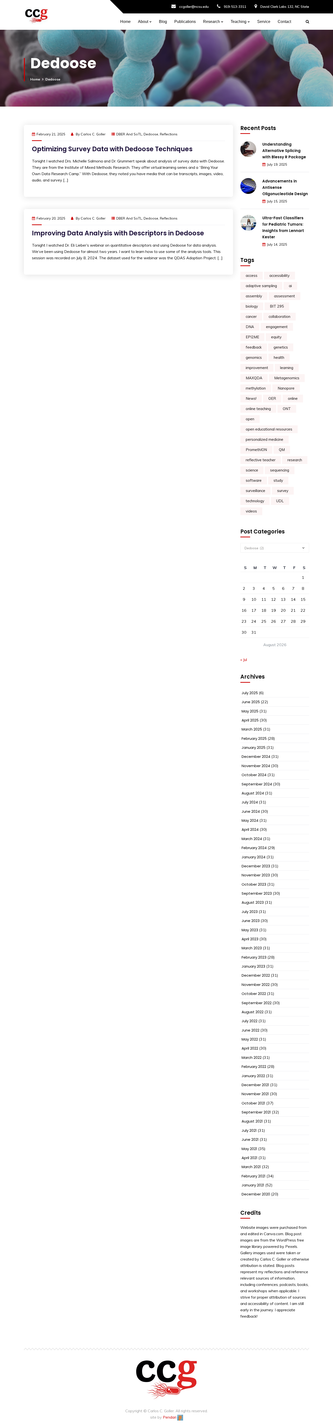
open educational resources (269, 429)
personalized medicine (264, 439)
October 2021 (253, 1103)
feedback (254, 347)
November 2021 (255, 1093)
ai (290, 285)
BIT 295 (277, 306)
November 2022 (256, 984)
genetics (281, 347)
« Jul (243, 659)
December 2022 (256, 975)
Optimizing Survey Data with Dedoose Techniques (112, 149)
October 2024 (254, 774)
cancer (251, 316)
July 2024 (250, 802)
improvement (257, 367)
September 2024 (257, 784)
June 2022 (250, 1030)
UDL (280, 501)
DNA (250, 326)
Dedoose (151, 134)
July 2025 (250, 692)
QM (282, 449)
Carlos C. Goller (93, 134)
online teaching (258, 408)
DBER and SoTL (129, 134)
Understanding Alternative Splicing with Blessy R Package (284, 151)
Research (211, 22)
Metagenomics (286, 378)
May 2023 (250, 929)
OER (272, 398)
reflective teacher (260, 460)
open (250, 419)
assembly (254, 296)
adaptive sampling (261, 285)
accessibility (279, 275)
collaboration (279, 316)
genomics (254, 357)
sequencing (279, 470)
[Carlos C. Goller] (36, 14)
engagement (277, 326)
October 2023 (254, 884)
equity (276, 337)
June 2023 (251, 920)
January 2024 (253, 857)
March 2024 (252, 838)
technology (255, 501)
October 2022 (254, 993)
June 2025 (251, 701)
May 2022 (250, 1039)
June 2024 (251, 811)
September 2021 (256, 1112)
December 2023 (256, 866)
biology (252, 306)
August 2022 (253, 1011)
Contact (284, 22)
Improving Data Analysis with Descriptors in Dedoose (118, 233)
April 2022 (250, 1048)
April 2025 (250, 720)
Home (125, 22)
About (143, 22)
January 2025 (253, 747)
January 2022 (253, 1075)
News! (251, 398)
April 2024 (250, 829)
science (252, 470)
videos (251, 511)
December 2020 (256, 1194)
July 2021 (249, 1130)
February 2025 (254, 738)
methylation (256, 388)
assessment (284, 296)
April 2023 (250, 939)
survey (282, 490)
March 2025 (252, 729)
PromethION (256, 449)
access (251, 275)
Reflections (168, 134)
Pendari (170, 1417)
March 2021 (251, 1166)
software (254, 480)
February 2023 (254, 957)
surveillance (255, 490)
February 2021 (253, 1176)
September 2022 (257, 1002)
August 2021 (252, 1121)
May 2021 (249, 1148)
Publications (185, 22)
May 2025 (250, 711)
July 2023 (250, 911)
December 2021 (255, 1084)
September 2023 (257, 893)
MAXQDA (254, 378)
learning (286, 367)
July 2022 (249, 1020)
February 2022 (254, 1066)
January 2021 (253, 1185)
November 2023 (256, 875)
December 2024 (256, 756)
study (278, 480)
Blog (163, 22)
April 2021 (249, 1157)
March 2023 (252, 948)
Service (263, 22)
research (294, 460)
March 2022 (252, 1057)
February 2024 (254, 847)
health (279, 357)
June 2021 (250, 1139)
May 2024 (250, 820)
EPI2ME (252, 337)
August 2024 (253, 793)
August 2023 (253, 902)
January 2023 (253, 966)
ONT (287, 408)
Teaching (238, 22)
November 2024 (256, 765)
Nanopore (286, 388)
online (293, 398)
